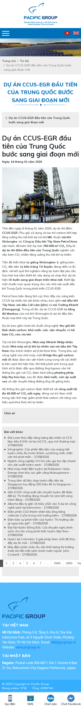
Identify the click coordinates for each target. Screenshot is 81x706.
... (48, 563)
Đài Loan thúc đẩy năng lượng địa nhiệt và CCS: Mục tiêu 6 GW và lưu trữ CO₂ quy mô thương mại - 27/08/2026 (42, 441)
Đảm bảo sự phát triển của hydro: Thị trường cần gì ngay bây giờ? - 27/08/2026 (41, 521)
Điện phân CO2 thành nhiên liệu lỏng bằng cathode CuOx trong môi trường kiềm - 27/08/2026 (42, 513)
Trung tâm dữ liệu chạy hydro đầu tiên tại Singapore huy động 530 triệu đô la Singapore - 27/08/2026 (40, 484)
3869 (69, 563)
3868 (57, 563)
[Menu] (5, 33)
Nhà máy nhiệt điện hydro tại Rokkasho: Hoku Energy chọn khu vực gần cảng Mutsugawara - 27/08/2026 (39, 472)
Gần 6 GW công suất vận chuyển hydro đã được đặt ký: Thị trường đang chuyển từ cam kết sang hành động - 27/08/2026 (40, 495)
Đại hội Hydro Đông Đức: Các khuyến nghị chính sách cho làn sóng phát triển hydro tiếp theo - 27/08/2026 (40, 531)
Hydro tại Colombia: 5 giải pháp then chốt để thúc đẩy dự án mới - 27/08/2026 (41, 541)
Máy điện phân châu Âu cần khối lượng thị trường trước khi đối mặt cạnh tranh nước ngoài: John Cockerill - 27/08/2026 (41, 550)
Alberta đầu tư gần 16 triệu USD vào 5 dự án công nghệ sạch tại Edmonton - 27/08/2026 (42, 505)
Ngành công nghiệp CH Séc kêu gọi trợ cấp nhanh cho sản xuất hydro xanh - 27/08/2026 (42, 463)
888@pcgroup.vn (63, 642)
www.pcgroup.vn (28, 647)
